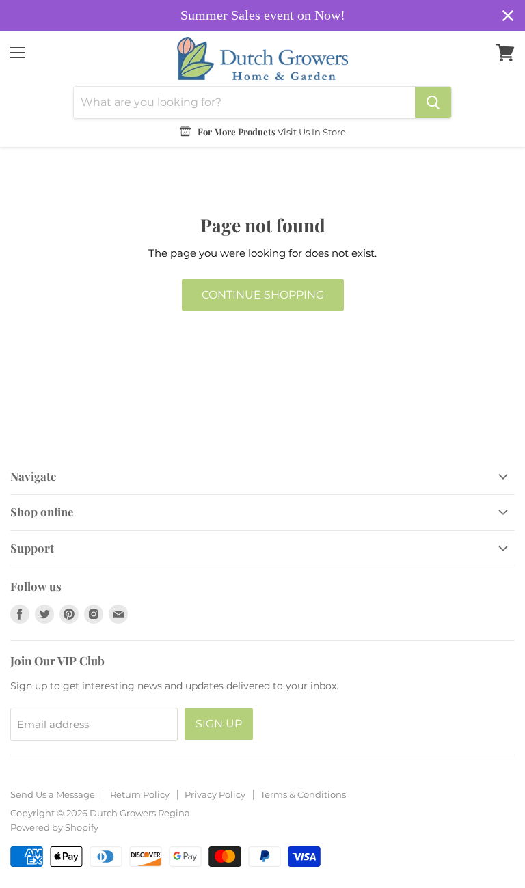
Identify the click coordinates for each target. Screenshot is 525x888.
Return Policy (140, 794)
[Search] (433, 102)
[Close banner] (508, 15)
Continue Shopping (263, 294)
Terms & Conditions (303, 794)
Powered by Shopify (54, 827)
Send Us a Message (52, 794)
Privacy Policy (215, 794)
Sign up (219, 723)
